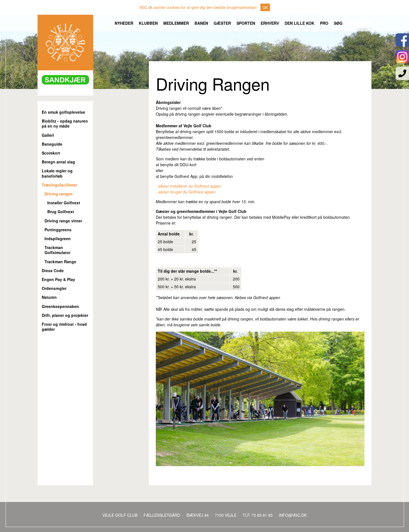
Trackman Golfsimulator (57, 250)
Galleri (48, 135)
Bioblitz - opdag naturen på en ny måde (65, 123)
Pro (324, 23)
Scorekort (51, 153)
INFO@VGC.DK (293, 515)
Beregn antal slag (58, 162)
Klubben (148, 23)
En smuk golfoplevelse (63, 112)
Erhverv (270, 23)
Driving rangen (59, 194)
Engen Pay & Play (58, 279)
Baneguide (52, 144)
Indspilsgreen (58, 238)
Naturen (49, 297)
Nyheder (124, 23)
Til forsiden (65, 42)
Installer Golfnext (63, 202)
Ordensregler (54, 288)
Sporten (245, 23)
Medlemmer (176, 23)
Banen (201, 23)
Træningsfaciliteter (59, 185)
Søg (338, 23)
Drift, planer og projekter (65, 315)
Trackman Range (60, 261)
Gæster (222, 23)
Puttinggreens (58, 229)
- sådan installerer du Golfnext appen (189, 186)
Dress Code (53, 270)
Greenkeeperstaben (60, 306)
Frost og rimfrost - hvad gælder (64, 327)
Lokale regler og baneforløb (57, 173)
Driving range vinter (63, 220)
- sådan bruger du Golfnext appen (186, 192)
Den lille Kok (299, 23)
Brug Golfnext (60, 211)
